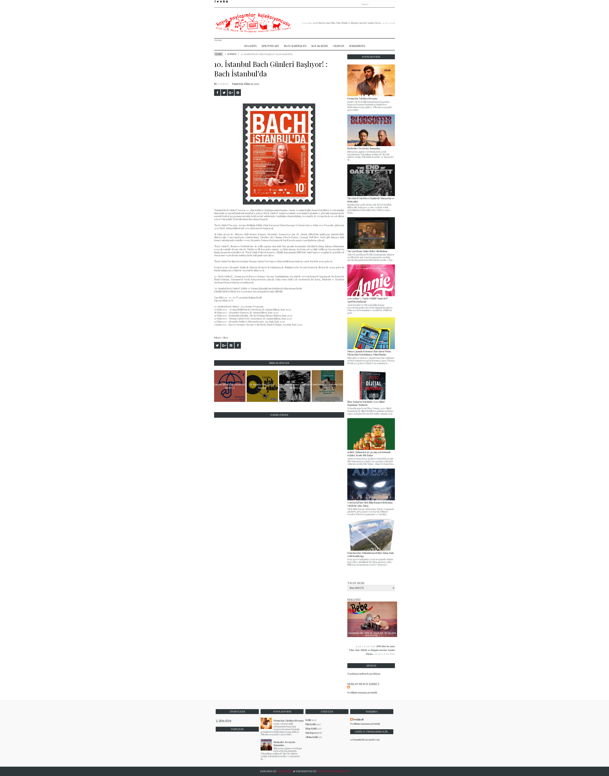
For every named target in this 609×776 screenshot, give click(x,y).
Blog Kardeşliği (295, 46)
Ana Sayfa (250, 46)
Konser (231, 54)
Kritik (308, 719)
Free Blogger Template (333, 771)
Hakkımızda (357, 46)
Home (218, 54)
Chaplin (338, 46)
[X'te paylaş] (224, 92)
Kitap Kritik (311, 728)
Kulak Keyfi (319, 46)
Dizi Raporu (311, 732)
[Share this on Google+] (231, 92)
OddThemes (285, 771)
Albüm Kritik (311, 737)
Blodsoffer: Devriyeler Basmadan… (284, 744)
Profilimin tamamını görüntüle (362, 692)
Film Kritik (310, 724)
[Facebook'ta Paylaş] (217, 92)
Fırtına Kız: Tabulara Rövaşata (289, 720)
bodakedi (223, 83)
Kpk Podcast (270, 46)
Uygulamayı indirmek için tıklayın (363, 673)
